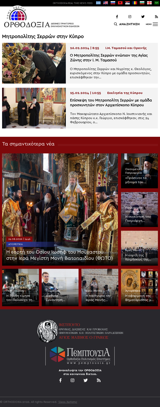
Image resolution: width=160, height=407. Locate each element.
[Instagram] (125, 17)
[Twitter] (138, 17)
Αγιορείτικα (15, 244)
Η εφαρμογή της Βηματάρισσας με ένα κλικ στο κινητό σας (139, 298)
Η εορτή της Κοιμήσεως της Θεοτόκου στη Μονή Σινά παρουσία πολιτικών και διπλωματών (137, 257)
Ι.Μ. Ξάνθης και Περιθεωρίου (16, 289)
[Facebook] (111, 17)
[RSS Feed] (151, 17)
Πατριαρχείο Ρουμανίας (54, 289)
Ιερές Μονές (133, 250)
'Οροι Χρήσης (67, 402)
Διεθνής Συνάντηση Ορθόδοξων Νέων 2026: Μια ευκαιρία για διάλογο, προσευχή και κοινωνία (58, 298)
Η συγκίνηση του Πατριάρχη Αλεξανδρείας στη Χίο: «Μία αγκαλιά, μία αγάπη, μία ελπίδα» (138, 219)
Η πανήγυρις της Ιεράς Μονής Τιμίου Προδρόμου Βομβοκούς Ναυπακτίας (98, 298)
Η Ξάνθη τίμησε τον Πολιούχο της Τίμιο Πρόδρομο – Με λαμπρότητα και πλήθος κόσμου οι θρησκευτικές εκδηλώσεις (20, 298)
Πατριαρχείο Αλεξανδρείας (135, 209)
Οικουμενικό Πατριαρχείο (133, 171)
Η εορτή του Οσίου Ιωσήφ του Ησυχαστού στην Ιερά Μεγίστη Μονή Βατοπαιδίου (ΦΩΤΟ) (59, 255)
